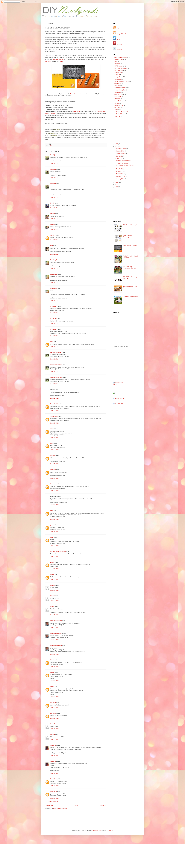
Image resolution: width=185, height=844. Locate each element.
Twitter (61, 61)
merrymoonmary (96, 830)
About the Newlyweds (120, 57)
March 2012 (120, 174)
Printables (117, 98)
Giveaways (53, 145)
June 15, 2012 (54, 590)
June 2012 (119, 158)
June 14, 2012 (54, 556)
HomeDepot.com (58, 59)
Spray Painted (118, 105)
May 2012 (119, 169)
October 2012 (120, 151)
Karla (52, 341)
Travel (116, 109)
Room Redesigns (119, 101)
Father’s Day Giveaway (123, 163)
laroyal (52, 660)
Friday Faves (118, 72)
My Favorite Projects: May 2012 (125, 165)
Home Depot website (76, 94)
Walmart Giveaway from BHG (124, 160)
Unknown (53, 455)
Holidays (117, 85)
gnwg (51, 510)
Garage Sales (118, 77)
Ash (51, 245)
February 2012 (120, 176)
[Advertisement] (57, 816)
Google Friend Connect (123, 34)
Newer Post (49, 805)
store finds (117, 107)
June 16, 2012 (54, 666)
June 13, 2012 (54, 519)
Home (76, 805)
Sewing (116, 103)
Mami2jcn (53, 155)
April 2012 (119, 171)
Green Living (118, 83)
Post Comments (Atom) (60, 808)
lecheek (52, 724)
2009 (116, 187)
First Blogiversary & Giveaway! (128, 236)
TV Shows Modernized (121, 112)
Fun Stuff (117, 74)
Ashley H (53, 745)
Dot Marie (53, 702)
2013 (116, 144)
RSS (117, 28)
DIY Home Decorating (120, 68)
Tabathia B (53, 779)
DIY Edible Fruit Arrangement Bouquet (129, 267)
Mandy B (53, 235)
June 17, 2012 (54, 755)
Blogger (110, 830)
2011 (116, 182)
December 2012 (121, 148)
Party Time (117, 96)
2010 (116, 184)
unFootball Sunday (119, 114)
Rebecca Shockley (56, 621)
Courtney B (53, 260)
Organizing (117, 92)
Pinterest (119, 44)
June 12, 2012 (54, 398)
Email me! (119, 49)
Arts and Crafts (118, 59)
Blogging (117, 64)
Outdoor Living (118, 94)
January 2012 (120, 179)
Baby (115, 61)
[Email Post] (50, 144)
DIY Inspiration (118, 70)
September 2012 (121, 153)
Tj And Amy (53, 306)
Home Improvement (120, 88)
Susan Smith (54, 404)
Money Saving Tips (120, 90)
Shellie (52, 203)
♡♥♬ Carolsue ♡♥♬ (56, 352)
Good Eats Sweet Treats (121, 81)
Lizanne (52, 214)
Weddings (117, 116)
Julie (51, 429)
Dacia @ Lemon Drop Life (58, 551)
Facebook (48, 61)
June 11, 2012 (54, 163)
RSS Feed (76, 111)
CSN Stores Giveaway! (130, 225)
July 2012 (119, 156)
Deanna (52, 585)
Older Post (103, 805)
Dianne (52, 562)
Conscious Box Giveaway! (130, 296)
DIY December (118, 66)
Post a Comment (53, 802)
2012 (116, 146)
